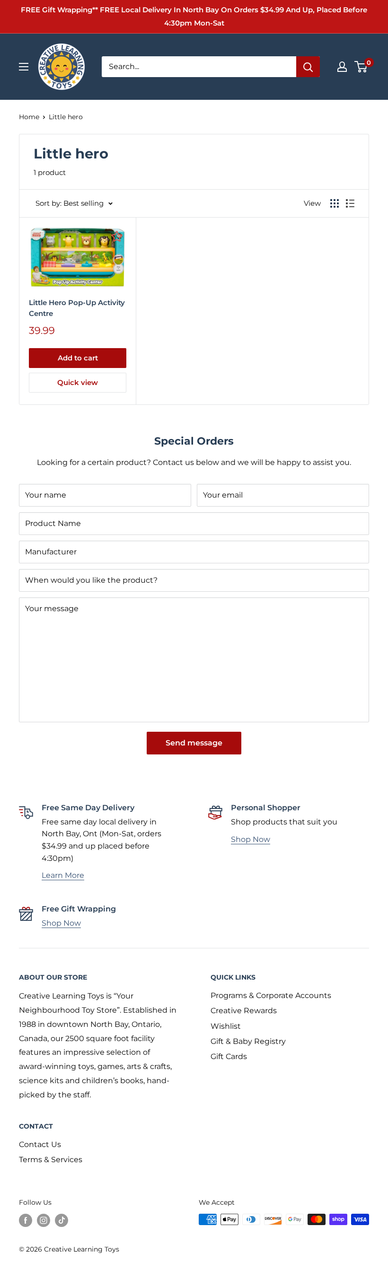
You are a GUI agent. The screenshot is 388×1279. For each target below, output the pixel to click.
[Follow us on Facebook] (25, 1220)
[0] (361, 66)
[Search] (308, 66)
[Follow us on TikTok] (61, 1220)
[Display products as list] (350, 203)
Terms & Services (50, 1159)
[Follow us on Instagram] (43, 1220)
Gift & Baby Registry (248, 1041)
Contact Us (40, 1144)
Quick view (77, 382)
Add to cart (78, 357)
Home (29, 117)
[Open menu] (23, 66)
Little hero (66, 117)
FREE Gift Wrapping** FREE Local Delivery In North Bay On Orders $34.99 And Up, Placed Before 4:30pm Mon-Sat (194, 16)
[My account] (342, 66)
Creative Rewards (244, 1010)
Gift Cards (229, 1056)
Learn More (63, 875)
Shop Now (250, 839)
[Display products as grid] (334, 203)
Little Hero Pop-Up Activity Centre (77, 308)
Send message (194, 742)
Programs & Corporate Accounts (271, 995)
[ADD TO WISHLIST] (116, 236)
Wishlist (226, 1026)
